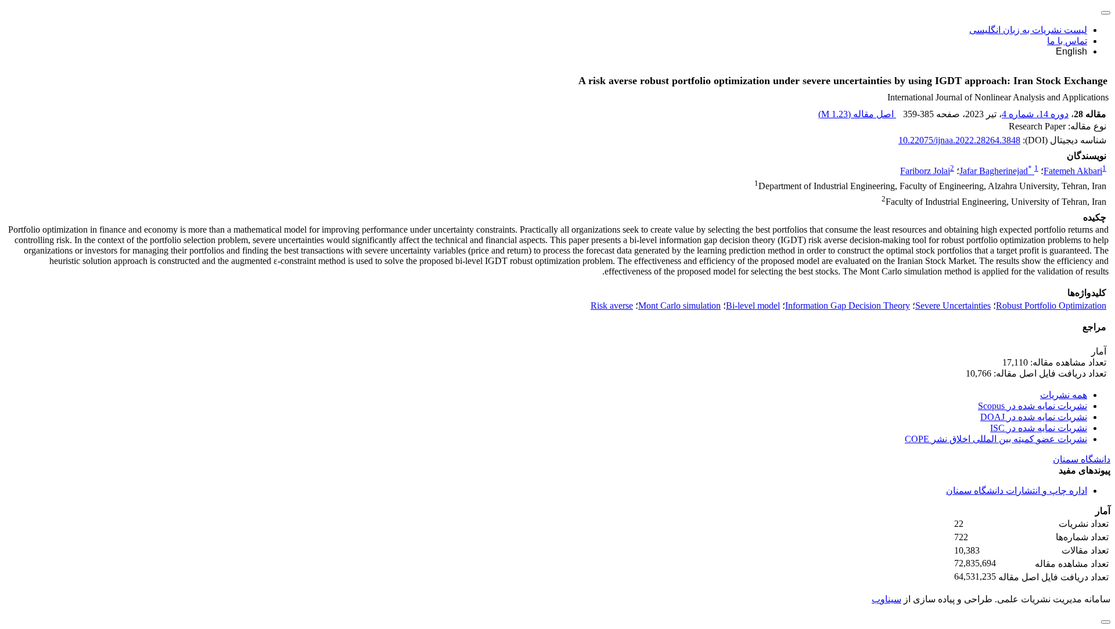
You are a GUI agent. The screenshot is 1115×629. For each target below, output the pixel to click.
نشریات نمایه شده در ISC (1038, 428)
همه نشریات (1063, 395)
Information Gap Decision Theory (847, 305)
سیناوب (886, 599)
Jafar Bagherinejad (995, 171)
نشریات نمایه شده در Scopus (1032, 406)
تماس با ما (1067, 41)
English (1071, 51)
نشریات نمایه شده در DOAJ (1033, 417)
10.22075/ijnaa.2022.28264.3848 (959, 140)
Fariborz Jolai (925, 171)
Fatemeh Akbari (1073, 171)
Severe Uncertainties (953, 305)
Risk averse (612, 305)
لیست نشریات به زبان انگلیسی (1028, 30)
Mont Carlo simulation (679, 305)
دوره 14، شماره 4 (1035, 114)
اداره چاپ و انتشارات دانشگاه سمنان (1016, 491)
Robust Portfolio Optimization (1051, 305)
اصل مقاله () (857, 114)
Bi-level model (753, 305)
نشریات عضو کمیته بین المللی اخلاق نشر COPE (996, 439)
